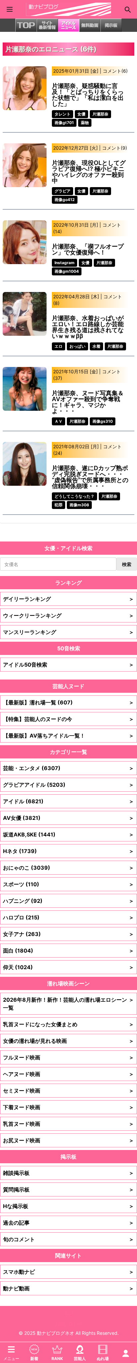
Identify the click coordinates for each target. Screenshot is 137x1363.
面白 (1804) (68, 950)
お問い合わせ (68, 1324)
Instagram (64, 262)
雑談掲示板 (68, 1173)
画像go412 (65, 199)
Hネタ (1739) (68, 851)
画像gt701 (64, 122)
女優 (81, 113)
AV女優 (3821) (68, 818)
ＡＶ (59, 421)
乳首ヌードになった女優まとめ (68, 1024)
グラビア (62, 190)
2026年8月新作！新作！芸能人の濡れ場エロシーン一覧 (68, 1003)
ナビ (68, 1314)
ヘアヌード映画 (68, 1074)
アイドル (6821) (68, 801)
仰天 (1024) (68, 967)
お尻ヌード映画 (68, 1140)
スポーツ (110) (68, 884)
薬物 (85, 122)
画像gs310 (102, 421)
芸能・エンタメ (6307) (68, 768)
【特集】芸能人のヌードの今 (68, 719)
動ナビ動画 (68, 1288)
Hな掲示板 (68, 1206)
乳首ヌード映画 (68, 1123)
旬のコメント (68, 1239)
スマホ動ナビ (68, 1271)
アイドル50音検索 (68, 664)
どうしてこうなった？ (74, 496)
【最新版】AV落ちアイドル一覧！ (68, 735)
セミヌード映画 (68, 1090)
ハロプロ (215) (68, 917)
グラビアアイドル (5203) (68, 784)
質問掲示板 (68, 1189)
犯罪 (59, 504)
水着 (96, 346)
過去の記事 (68, 1222)
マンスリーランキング (68, 632)
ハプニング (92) (68, 900)
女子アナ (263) (68, 934)
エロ (59, 346)
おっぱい (77, 346)
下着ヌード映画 (68, 1107)
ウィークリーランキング (68, 615)
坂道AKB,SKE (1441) (68, 834)
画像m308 (79, 504)
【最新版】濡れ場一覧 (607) (68, 702)
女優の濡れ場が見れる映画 (68, 1041)
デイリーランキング (68, 599)
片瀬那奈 (100, 113)
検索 (126, 564)
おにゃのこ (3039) (68, 867)
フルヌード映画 (68, 1057)
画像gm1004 (67, 271)
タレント (62, 113)
